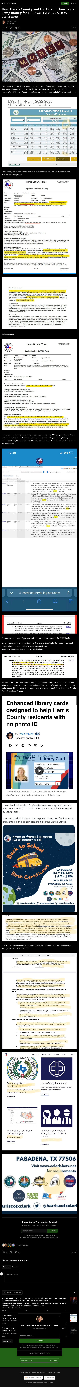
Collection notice (54, 1372)
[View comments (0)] (11, 28)
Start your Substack (34, 1378)
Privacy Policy (55, 1347)
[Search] (75, 1292)
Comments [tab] (6, 1267)
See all (5, 1341)
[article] (39, 1304)
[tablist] (10, 1267)
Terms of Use (49, 1345)
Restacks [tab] (15, 1267)
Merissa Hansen (12, 21)
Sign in (73, 3)
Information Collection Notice (39, 1347)
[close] (59, 1316)
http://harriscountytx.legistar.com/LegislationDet (22, 649)
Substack (29, 1383)
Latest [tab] (9, 1292)
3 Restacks (25, 1245)
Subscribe (64, 3)
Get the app (49, 1378)
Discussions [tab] (17, 1292)
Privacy (39, 1372)
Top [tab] (4, 1292)
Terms (45, 1372)
